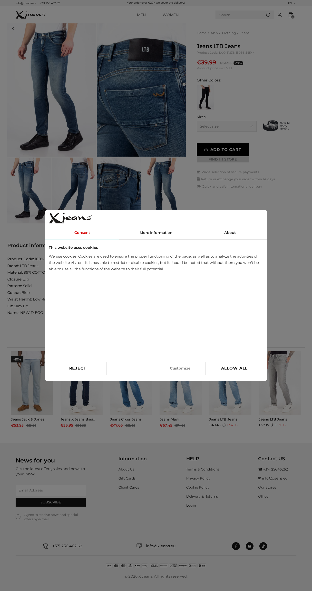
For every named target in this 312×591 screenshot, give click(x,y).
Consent (82, 232)
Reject (77, 368)
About (230, 232)
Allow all (234, 368)
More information (156, 232)
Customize (180, 368)
